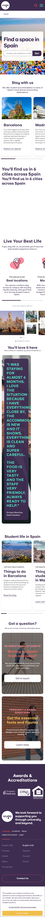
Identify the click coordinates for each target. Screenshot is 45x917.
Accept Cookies (22, 913)
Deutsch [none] (26, 856)
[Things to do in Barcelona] (17, 551)
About (24, 831)
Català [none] (5, 856)
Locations (16, 831)
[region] (22, 901)
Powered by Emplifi (23, 341)
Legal (21, 835)
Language (6, 831)
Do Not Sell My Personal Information (22, 907)
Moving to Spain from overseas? (23, 653)
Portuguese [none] (7, 867)
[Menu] (41, 5)
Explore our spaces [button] (12, 149)
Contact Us (22, 878)
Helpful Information (9, 835)
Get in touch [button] (22, 678)
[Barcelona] (17, 108)
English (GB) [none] (7, 845)
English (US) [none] (28, 845)
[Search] (36, 5)
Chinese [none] (5, 851)
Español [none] (26, 851)
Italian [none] (5, 861)
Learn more (22, 744)
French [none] (26, 861)
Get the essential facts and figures (22, 720)
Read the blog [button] (10, 595)
